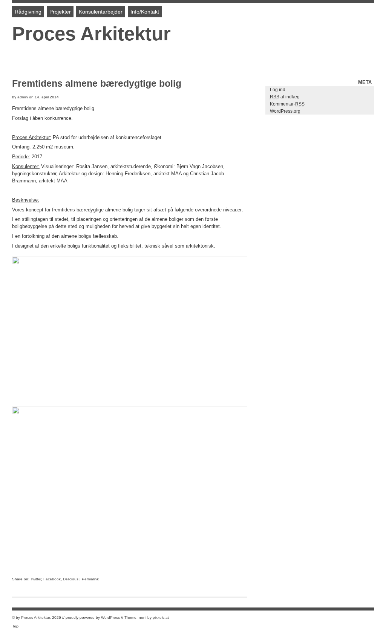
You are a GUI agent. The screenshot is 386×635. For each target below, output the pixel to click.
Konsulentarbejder (101, 12)
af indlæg (285, 97)
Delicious (70, 579)
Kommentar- (287, 104)
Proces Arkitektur (91, 33)
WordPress (110, 617)
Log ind (277, 89)
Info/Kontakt (144, 12)
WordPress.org (285, 111)
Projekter (60, 12)
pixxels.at (161, 617)
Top (15, 626)
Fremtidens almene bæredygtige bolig (96, 83)
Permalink (90, 579)
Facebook (52, 579)
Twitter (36, 579)
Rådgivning (28, 12)
